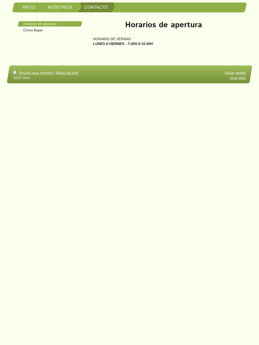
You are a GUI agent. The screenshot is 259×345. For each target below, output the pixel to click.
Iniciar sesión (235, 73)
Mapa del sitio (67, 73)
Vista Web (238, 78)
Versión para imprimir (36, 73)
